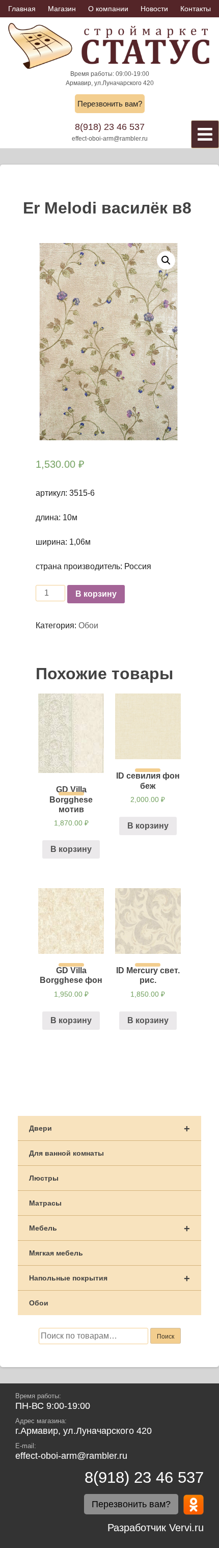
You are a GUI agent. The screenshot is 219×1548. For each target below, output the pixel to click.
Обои (88, 625)
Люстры (44, 1178)
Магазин (62, 9)
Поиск (165, 1336)
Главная (22, 9)
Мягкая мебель (56, 1253)
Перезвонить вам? (109, 103)
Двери (109, 1128)
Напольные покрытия (109, 1278)
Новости (154, 9)
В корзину (96, 594)
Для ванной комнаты (66, 1153)
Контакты (195, 9)
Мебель (109, 1228)
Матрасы (45, 1203)
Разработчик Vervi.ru (155, 1527)
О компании (108, 9)
